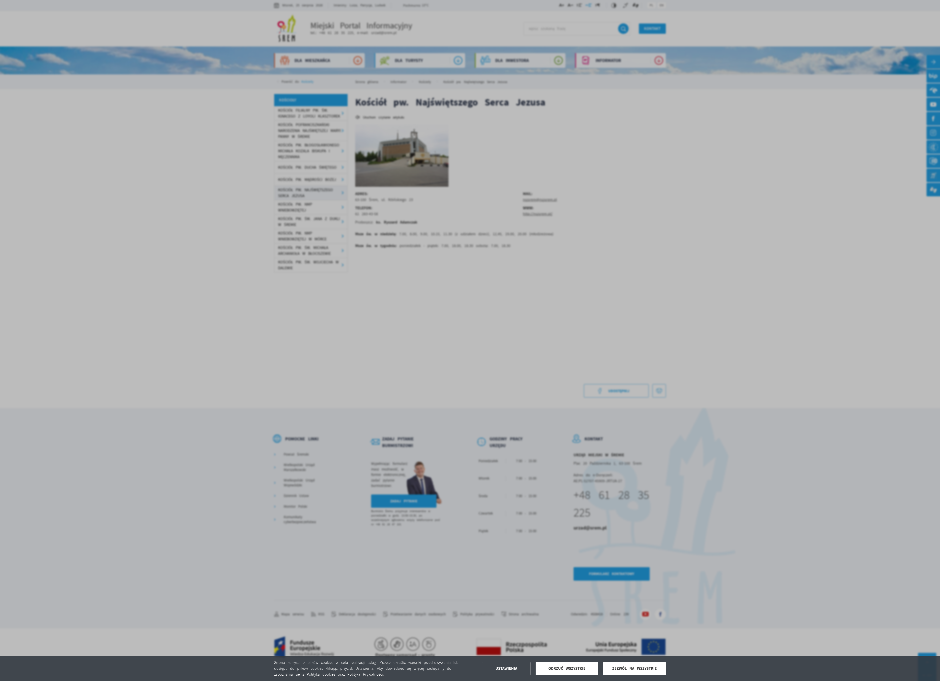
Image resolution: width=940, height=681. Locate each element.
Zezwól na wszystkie (634, 668)
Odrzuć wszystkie (567, 668)
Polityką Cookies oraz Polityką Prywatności (345, 674)
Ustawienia (506, 668)
